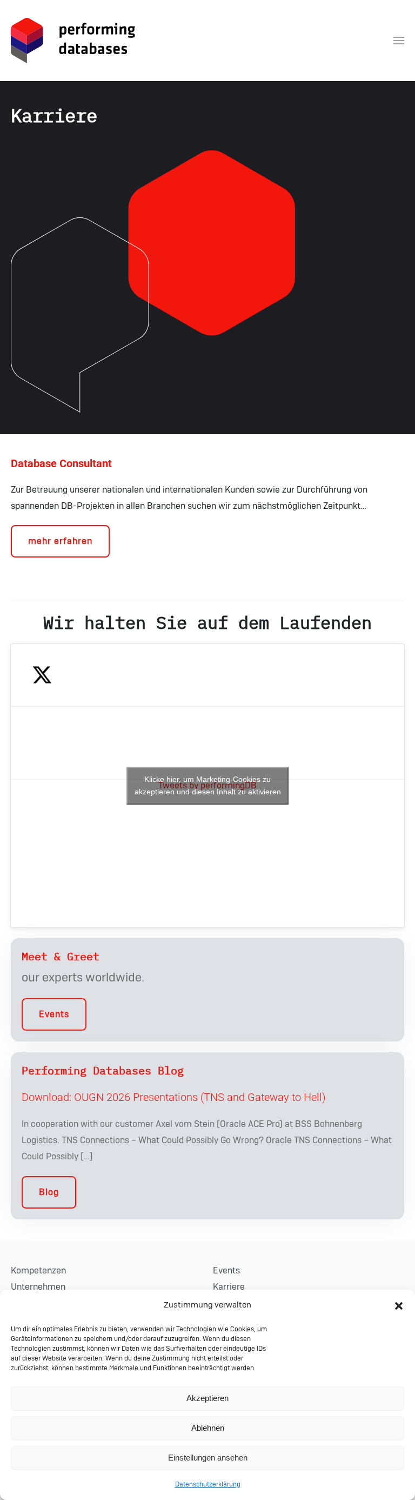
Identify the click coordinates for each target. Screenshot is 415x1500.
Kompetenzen (38, 1270)
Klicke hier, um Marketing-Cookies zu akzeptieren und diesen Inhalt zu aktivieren (208, 785)
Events (54, 1014)
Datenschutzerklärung (207, 1484)
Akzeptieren (207, 1398)
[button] (398, 1305)
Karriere (229, 1287)
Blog (49, 1192)
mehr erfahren (60, 541)
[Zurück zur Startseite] (73, 40)
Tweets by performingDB (208, 785)
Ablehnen (207, 1427)
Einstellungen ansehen (207, 1457)
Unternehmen (38, 1287)
